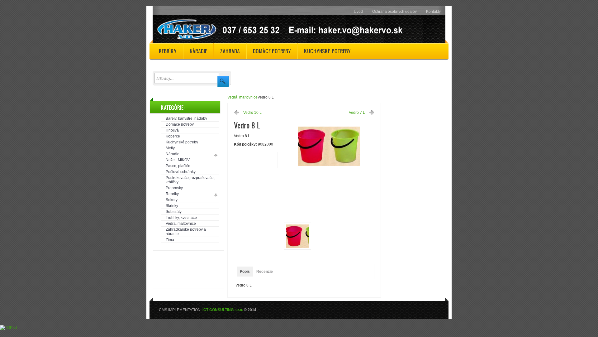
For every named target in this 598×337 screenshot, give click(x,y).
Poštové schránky (181, 172)
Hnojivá (172, 130)
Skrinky (172, 206)
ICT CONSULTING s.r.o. (222, 310)
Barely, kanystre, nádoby (186, 118)
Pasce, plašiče (178, 166)
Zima (170, 240)
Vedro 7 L (357, 112)
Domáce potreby (180, 124)
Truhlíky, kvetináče (181, 217)
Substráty (174, 211)
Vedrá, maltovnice (181, 223)
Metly (170, 148)
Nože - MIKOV (178, 160)
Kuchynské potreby (182, 142)
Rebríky (172, 194)
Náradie (172, 154)
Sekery (172, 200)
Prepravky (174, 188)
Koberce (173, 136)
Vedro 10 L (252, 112)
